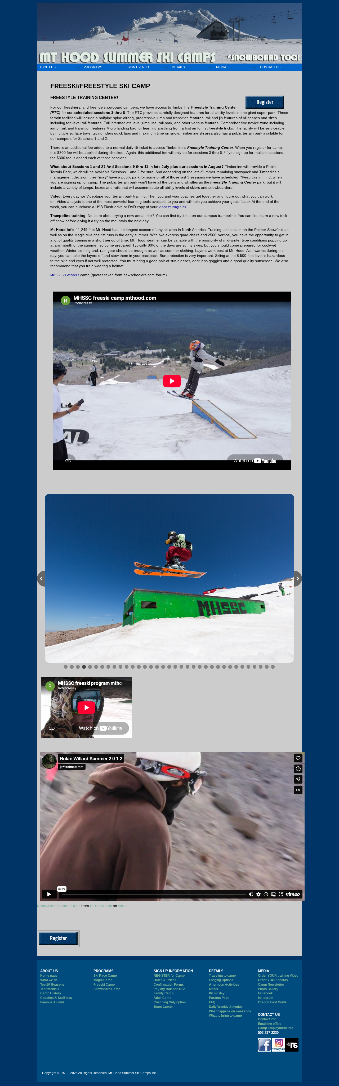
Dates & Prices (165, 980)
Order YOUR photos (273, 980)
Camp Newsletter (271, 984)
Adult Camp (162, 998)
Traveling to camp (222, 975)
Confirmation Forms (169, 984)
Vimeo (122, 906)
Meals (213, 989)
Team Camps (163, 1007)
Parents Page (219, 998)
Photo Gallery (268, 989)
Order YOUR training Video (278, 975)
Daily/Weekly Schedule (226, 1007)
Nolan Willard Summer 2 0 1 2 (58, 906)
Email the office (269, 1024)
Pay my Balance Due (169, 989)
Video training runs (172, 207)
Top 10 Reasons (52, 984)
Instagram (265, 998)
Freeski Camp (104, 984)
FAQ (212, 1002)
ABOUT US (47, 67)
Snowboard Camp (106, 989)
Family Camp (163, 993)
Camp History (50, 993)
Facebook (265, 993)
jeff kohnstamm (101, 906)
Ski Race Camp (105, 975)
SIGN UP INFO (138, 67)
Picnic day (217, 993)
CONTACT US (270, 67)
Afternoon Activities (224, 984)
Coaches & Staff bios (56, 998)
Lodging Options (221, 980)
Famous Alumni (52, 1002)
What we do (48, 980)
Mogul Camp (102, 980)
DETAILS (178, 67)
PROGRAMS (93, 67)
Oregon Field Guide (272, 1002)
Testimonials (49, 989)
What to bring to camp (225, 1015)
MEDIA (221, 67)
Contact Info (267, 1019)
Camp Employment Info (275, 1028)
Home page (48, 975)
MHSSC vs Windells (64, 275)
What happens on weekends (230, 1011)
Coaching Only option (170, 1002)
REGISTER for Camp (169, 975)
